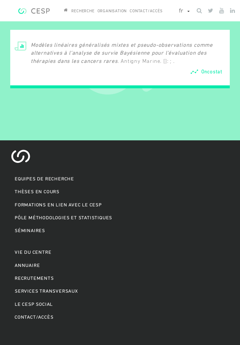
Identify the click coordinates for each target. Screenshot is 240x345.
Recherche (82, 11)
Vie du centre (33, 252)
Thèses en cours (37, 191)
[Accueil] (34, 10)
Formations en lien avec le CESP (58, 205)
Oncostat (211, 72)
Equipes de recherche (44, 179)
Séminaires (30, 230)
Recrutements (34, 278)
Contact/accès (146, 11)
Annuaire (27, 265)
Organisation (112, 11)
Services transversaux (46, 291)
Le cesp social (34, 304)
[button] (184, 11)
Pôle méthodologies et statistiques (63, 217)
